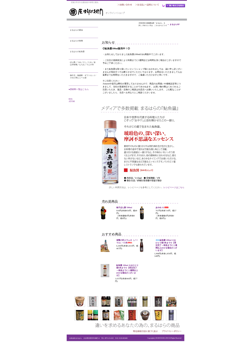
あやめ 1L (160, 207)
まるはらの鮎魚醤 (77, 52)
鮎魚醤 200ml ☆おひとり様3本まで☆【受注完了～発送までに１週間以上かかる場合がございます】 (166, 245)
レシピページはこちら (173, 187)
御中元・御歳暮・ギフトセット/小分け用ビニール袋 (83, 76)
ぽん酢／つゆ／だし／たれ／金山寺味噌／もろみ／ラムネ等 (83, 63)
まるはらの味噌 (76, 41)
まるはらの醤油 (76, 30)
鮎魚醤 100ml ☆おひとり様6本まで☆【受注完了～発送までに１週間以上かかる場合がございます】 (127, 270)
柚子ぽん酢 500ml (124, 207)
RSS (70, 99)
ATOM (72, 101)
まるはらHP (175, 24)
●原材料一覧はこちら (79, 89)
